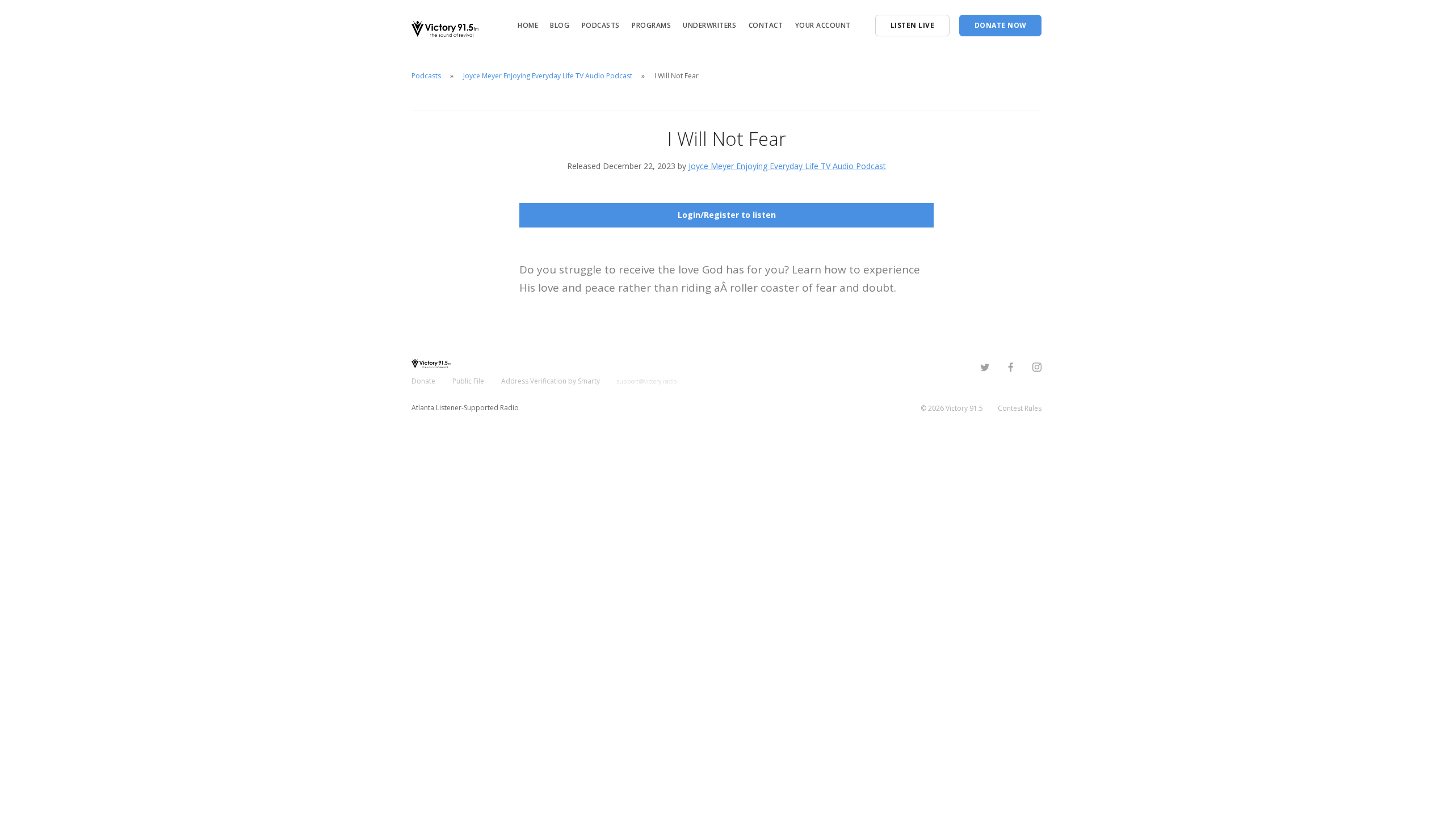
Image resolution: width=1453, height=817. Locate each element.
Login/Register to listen (727, 214)
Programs (651, 25)
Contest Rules (1020, 408)
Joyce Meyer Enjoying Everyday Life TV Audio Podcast (547, 76)
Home (528, 25)
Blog (559, 25)
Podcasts (601, 25)
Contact (766, 25)
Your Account (823, 25)
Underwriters (709, 25)
